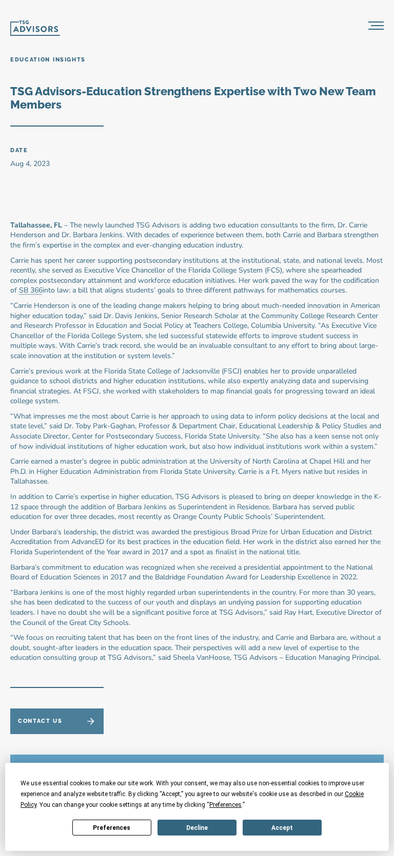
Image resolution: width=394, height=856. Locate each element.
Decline (197, 827)
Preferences (111, 827)
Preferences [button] (225, 804)
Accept (282, 827)
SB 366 (31, 290)
